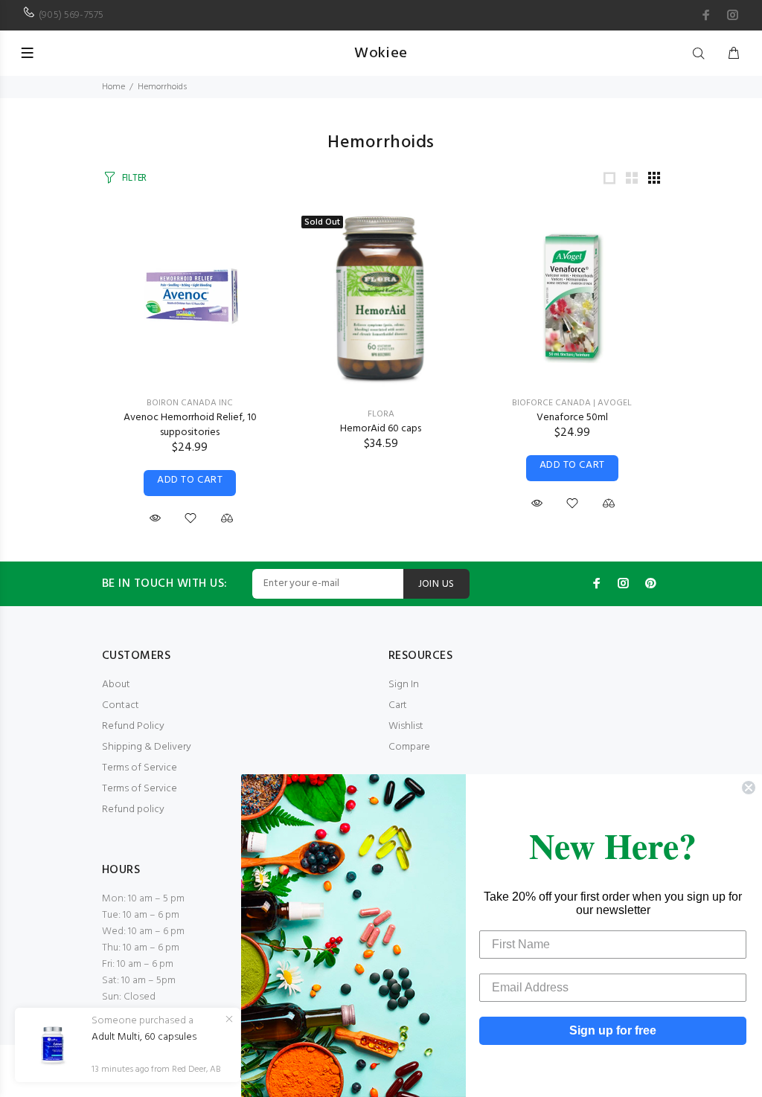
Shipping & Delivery (146, 747)
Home (113, 87)
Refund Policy (133, 726)
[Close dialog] (748, 787)
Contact (120, 705)
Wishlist (405, 726)
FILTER (134, 178)
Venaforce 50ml (572, 417)
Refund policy (133, 809)
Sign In (403, 684)
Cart (397, 705)
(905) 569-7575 (71, 15)
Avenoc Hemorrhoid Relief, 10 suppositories (190, 425)
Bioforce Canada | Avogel (572, 403)
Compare (409, 747)
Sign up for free (612, 1030)
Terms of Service (139, 767)
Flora (381, 414)
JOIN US (436, 584)
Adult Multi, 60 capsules (144, 1037)
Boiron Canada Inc (190, 403)
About (116, 684)
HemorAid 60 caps (380, 428)
